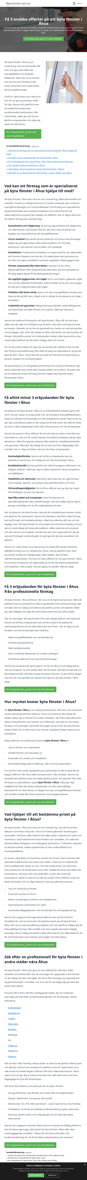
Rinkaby (12, 1029)
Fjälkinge (12, 1045)
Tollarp (11, 1018)
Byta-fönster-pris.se (18, 3)
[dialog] (43, 1171)
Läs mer (65, 1171)
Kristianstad (14, 1007)
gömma (35, 146)
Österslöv (13, 1023)
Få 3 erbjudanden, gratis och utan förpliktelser (43, 39)
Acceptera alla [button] (36, 1175)
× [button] (84, 1164)
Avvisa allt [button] (52, 1175)
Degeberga (14, 1013)
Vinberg (12, 1056)
